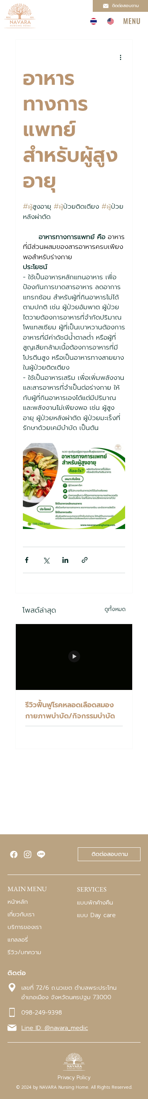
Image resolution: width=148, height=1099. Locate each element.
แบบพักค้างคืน (95, 902)
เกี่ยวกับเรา (20, 914)
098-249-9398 (41, 1012)
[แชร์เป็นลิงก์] (84, 560)
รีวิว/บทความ (24, 952)
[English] (110, 21)
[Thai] (93, 21)
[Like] (13, 854)
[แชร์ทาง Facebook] (26, 560)
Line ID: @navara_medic (54, 1028)
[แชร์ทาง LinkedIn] (65, 560)
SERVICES (92, 889)
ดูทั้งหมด (115, 609)
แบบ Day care (96, 915)
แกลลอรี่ (17, 939)
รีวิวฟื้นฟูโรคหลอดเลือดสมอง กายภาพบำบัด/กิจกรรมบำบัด (70, 710)
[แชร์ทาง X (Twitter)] (46, 560)
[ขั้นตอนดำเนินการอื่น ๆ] (120, 57)
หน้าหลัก (17, 901)
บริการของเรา (24, 927)
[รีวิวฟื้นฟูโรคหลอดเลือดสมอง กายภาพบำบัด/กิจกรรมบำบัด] (74, 657)
